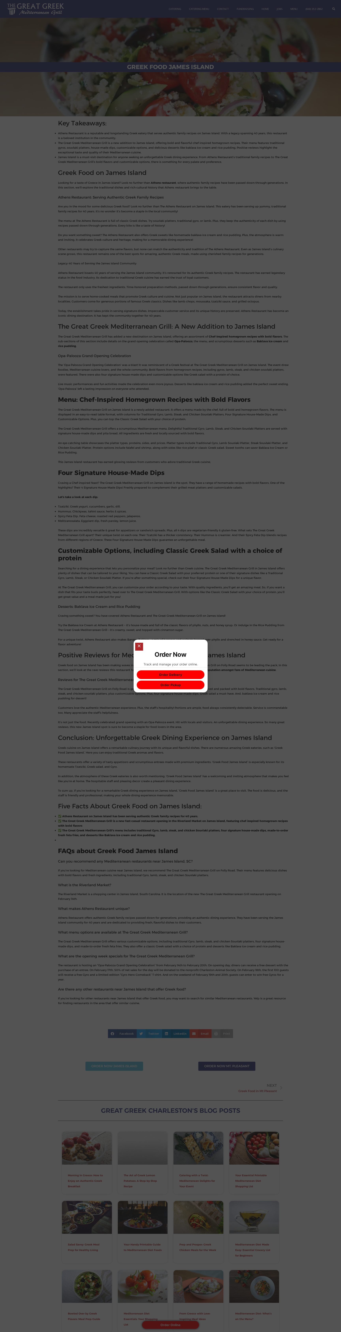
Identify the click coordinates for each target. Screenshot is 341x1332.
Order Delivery (170, 675)
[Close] (139, 647)
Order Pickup (170, 685)
